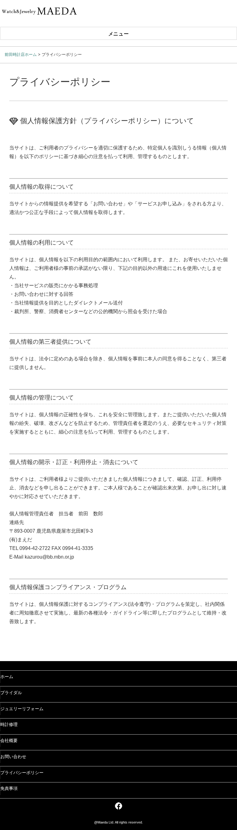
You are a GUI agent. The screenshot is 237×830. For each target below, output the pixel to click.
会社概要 (9, 740)
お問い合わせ (13, 756)
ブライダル (11, 692)
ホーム (6, 676)
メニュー (118, 33)
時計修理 (9, 724)
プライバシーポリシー (22, 772)
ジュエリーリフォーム (22, 708)
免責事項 (9, 788)
